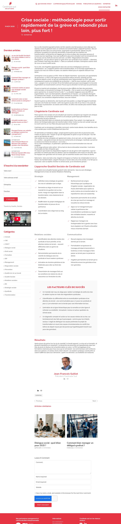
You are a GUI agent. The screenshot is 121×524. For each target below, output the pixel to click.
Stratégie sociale (10, 287)
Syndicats (8, 291)
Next (94, 401)
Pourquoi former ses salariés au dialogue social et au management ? (21, 132)
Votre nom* (8, 171)
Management (9, 262)
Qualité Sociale (10, 277)
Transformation (10, 295)
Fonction (7, 191)
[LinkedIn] (38, 390)
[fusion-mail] (67, 378)
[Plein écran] (29, 225)
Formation (8, 255)
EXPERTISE (28, 35)
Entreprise (7, 184)
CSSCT (7, 244)
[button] (36, 3)
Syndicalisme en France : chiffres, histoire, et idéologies (20, 111)
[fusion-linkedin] (64, 378)
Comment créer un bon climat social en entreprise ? (21, 100)
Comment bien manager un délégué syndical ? (80, 425)
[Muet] (26, 225)
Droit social (8, 251)
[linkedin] (116, 5)
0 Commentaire (46, 447)
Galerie (52, 425)
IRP (6, 258)
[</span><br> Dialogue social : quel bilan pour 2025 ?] (50, 426)
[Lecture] (6, 225)
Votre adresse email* (11, 177)
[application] (17, 218)
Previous (39, 401)
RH (6, 284)
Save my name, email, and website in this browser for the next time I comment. (63, 493)
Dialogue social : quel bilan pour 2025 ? (47, 425)
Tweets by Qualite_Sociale (13, 206)
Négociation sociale (11, 266)
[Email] (41, 390)
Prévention (8, 269)
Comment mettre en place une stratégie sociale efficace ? (21, 89)
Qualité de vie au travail (13, 273)
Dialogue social (10, 248)
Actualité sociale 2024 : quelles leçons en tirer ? (20, 121)
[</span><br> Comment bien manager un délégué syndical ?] (82, 426)
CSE (6, 240)
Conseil (7, 237)
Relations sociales (11, 280)
